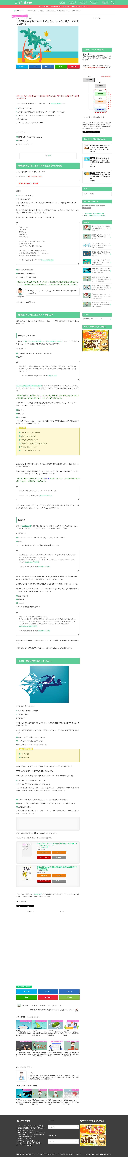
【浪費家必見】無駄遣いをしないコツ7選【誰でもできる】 (101, 253)
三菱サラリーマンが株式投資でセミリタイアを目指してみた (42, 341)
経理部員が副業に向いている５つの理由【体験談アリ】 (101, 236)
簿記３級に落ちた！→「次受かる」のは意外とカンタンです (101, 228)
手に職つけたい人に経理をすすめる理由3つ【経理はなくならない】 (101, 262)
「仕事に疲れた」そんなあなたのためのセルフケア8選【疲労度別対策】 (101, 287)
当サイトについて (94, 2)
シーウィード (32, 1073)
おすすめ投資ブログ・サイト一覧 (92, 318)
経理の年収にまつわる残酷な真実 (94, 213)
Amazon (43, 852)
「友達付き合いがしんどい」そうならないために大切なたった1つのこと (101, 245)
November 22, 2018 (44, 630)
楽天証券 (37, 894)
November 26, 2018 (46, 495)
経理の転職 (86, 207)
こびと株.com (23, 2)
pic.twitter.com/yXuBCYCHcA (28, 626)
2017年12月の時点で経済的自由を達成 (28, 386)
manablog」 (25, 526)
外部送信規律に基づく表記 (66, 1154)
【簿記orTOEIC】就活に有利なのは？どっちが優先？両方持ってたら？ (101, 279)
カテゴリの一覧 (83, 2)
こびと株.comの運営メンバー (29, 1154)
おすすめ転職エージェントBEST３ (95, 215)
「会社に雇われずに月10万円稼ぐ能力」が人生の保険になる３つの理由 (101, 270)
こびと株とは (62, 2)
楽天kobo (58, 857)
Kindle (58, 852)
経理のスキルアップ (89, 205)
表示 (49, 155)
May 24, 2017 (53, 375)
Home (17, 1154)
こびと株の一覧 (72, 2)
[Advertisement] (48, 82)
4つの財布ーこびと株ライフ (24, 986)
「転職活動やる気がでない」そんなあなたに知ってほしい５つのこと (101, 296)
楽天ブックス (43, 857)
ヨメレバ (44, 847)
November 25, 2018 (47, 260)
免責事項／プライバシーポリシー (48, 1154)
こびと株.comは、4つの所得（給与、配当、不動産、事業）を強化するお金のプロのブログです (64, 6)
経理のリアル (100, 205)
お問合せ (78, 1154)
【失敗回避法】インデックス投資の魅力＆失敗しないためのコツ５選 (101, 304)
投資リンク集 (105, 2)
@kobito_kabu (55, 103)
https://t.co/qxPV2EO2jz (32, 562)
